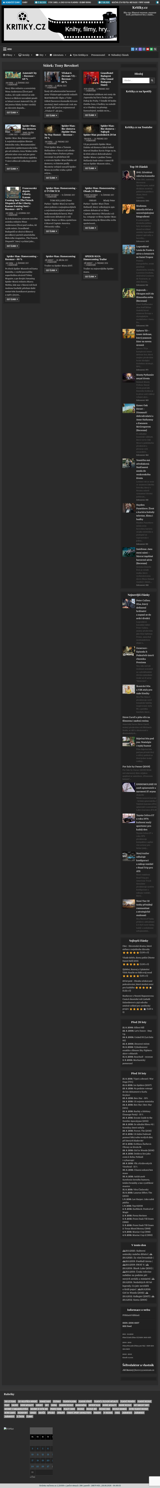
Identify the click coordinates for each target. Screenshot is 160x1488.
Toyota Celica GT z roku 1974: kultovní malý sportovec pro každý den (145, 822)
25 (37, 1466)
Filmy (9, 55)
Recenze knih (104, 1408)
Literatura (58, 55)
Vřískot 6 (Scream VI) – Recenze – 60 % (69, 77)
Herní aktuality (27, 1405)
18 (38, 1460)
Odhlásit (135, 1315)
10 (32, 1454)
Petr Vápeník (89, 89)
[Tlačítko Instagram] (143, 49)
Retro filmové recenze (138, 1408)
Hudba (54, 1405)
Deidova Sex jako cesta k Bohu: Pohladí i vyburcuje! (136, 1157)
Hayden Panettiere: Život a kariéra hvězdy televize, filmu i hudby (145, 512)
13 (48, 1454)
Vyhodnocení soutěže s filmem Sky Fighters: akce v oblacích (137, 1050)
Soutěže (42, 1412)
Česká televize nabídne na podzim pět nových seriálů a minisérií (136, 1275)
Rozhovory (22, 1412)
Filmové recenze (144, 1401)
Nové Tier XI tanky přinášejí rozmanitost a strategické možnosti (144, 908)
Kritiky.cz (140, 7)
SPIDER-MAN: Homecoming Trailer (95, 258)
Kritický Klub (94, 1405)
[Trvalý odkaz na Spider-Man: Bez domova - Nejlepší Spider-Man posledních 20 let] (91, 128)
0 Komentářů (13, 85)
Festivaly (56, 1401)
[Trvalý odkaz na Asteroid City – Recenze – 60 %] (13, 75)
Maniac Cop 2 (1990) (142, 1235)
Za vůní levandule (143, 1257)
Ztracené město (142, 1044)
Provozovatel (98, 55)
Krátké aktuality (109, 1405)
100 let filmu (10, 1401)
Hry (41, 55)
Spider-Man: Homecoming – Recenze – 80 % (21, 258)
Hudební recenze (66, 1405)
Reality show (69, 1408)
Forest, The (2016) (143, 1131)
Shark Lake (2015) (142, 1268)
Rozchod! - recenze (143, 1057)
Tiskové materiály (52, 195)
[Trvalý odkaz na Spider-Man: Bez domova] (13, 128)
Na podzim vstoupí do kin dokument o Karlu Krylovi (137, 1091)
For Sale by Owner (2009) (136, 766)
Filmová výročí (85, 1401)
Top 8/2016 (137, 1206)
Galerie (15, 1405)
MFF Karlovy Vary (141, 1405)
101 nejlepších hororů (27, 1401)
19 (43, 1460)
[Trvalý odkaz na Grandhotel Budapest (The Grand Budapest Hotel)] (91, 78)
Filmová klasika (69, 1401)
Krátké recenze (125, 1405)
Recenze (81, 1408)
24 (32, 1466)
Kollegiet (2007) (141, 1296)
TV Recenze (108, 1412)
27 (48, 1466)
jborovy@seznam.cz (144, 1370)
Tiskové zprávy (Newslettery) (79, 1412)
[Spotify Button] (151, 49)
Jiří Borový (49, 260)
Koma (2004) (140, 1300)
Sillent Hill (139, 1027)
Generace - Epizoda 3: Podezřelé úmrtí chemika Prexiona (145, 655)
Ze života (20, 1416)
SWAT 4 (140, 1264)
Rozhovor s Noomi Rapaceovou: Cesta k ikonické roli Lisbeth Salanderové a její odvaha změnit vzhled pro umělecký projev (138, 1002)
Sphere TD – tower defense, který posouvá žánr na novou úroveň (144, 337)
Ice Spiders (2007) (142, 1085)
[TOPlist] (9, 1429)
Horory (39, 1405)
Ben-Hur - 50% (141, 1098)
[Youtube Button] (147, 49)
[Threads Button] (140, 49)
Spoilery (60, 1412)
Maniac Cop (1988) (141, 1232)
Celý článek (13, 112)
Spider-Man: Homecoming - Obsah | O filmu (99, 190)
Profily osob (55, 1408)
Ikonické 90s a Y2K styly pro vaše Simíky (144, 690)
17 (32, 1460)
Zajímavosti (127, 1412)
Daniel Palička (28, 133)
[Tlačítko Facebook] (136, 49)
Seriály (26, 55)
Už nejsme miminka (144, 1101)
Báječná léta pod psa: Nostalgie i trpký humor (145, 742)
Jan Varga (9, 83)
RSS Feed (127, 1326)
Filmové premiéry (128, 1401)
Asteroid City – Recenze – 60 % (29, 76)
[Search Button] (155, 49)
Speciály (51, 1412)
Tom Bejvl (87, 139)
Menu (9, 49)
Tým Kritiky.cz (80, 55)
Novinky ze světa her (39, 1408)
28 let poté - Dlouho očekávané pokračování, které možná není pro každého (137, 984)
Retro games (10, 1412)
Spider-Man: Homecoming (61, 256)
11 (37, 1454)
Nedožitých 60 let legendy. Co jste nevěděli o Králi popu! (137, 1286)
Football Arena (144, 1261)
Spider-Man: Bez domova (29, 127)
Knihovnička (81, 1405)
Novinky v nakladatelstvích (16, 1408)
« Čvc (32, 1477)
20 (48, 1460)
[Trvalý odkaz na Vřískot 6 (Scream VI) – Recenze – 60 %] (52, 77)
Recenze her (92, 1408)
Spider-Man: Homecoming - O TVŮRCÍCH (60, 190)
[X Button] (132, 49)
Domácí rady (45, 1401)
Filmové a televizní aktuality (106, 1401)
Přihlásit (126, 1315)
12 (43, 1454)
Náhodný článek (120, 55)
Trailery (97, 1412)
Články (29, 1416)
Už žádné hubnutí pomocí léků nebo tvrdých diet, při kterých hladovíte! (137, 1137)
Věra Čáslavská (140, 1189)
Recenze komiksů (119, 1408)
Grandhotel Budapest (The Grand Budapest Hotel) (107, 79)
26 (43, 1466)
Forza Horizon (140, 1215)
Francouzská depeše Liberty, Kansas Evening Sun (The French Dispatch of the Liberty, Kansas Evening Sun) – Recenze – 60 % (21, 199)
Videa (117, 1412)
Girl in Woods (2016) (144, 1150)
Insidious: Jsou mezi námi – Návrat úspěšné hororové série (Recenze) (144, 556)
